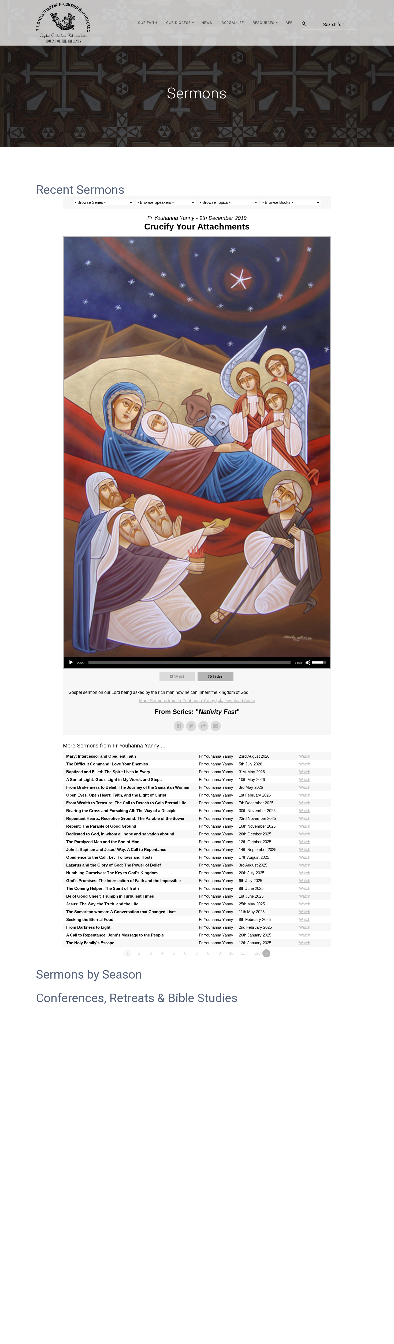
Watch (179, 676)
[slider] (189, 662)
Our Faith (147, 23)
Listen (218, 676)
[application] (197, 662)
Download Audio (239, 700)
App (288, 23)
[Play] (71, 662)
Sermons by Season (89, 974)
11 (243, 953)
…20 (256, 953)
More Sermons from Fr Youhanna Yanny (177, 700)
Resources (263, 23)
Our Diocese (178, 23)
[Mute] (308, 662)
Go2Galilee (232, 23)
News (207, 23)
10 (231, 953)
